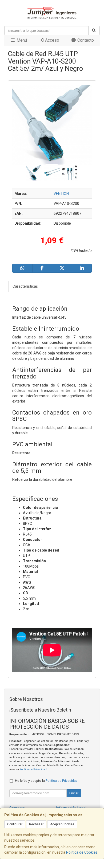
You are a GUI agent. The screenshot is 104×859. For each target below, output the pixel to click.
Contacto (85, 40)
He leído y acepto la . (46, 781)
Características (25, 286)
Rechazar (36, 824)
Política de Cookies (82, 852)
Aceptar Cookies (62, 824)
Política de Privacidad (33, 769)
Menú (21, 40)
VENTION (61, 194)
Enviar (73, 793)
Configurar (14, 824)
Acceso (51, 40)
